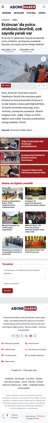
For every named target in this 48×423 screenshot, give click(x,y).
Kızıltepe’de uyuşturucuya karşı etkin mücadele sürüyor (35, 203)
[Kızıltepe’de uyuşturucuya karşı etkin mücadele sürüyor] (35, 193)
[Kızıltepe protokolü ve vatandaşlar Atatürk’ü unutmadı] (12, 242)
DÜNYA (42, 13)
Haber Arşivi (9, 361)
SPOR (24, 382)
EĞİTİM (31, 382)
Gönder (7, 291)
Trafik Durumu (9, 349)
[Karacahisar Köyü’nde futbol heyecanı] (35, 242)
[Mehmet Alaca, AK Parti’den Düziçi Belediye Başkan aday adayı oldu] (35, 218)
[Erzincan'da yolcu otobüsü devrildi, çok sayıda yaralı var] (24, 68)
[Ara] (44, 7)
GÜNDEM (6, 13)
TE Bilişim (40, 416)
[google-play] (30, 371)
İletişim (15, 415)
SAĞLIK (39, 382)
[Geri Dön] (7, 415)
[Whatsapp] (35, 336)
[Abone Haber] (23, 7)
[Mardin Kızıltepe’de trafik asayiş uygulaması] (12, 218)
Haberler (5, 20)
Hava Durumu (33, 343)
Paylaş (7, 85)
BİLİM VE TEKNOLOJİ (12, 385)
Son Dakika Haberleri (36, 355)
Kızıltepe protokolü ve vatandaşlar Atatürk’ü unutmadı (12, 252)
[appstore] (16, 371)
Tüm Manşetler (10, 355)
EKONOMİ (19, 13)
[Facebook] (13, 336)
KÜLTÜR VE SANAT (12, 382)
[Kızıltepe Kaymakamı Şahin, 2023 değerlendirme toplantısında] (12, 193)
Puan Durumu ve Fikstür (37, 349)
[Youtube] (31, 336)
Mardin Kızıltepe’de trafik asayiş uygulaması (10, 228)
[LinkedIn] (26, 336)
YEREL (25, 385)
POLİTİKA (31, 13)
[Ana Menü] (3, 7)
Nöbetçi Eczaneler (12, 343)
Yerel (14, 20)
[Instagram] (22, 336)
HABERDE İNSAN (36, 385)
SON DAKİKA (24, 388)
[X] (17, 336)
